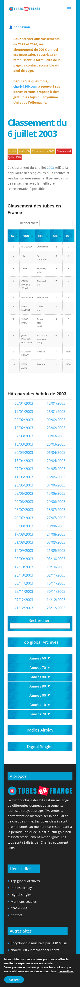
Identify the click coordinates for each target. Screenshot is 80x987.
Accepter (14, 979)
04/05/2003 (56, 468)
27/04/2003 (23, 468)
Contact (16, 915)
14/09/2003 (23, 550)
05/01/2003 (23, 403)
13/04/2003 (23, 460)
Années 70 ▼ (40, 667)
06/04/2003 (56, 452)
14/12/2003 (56, 599)
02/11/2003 (56, 575)
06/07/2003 (23, 509)
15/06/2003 (56, 493)
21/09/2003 (56, 550)
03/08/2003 (23, 526)
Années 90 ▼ (40, 686)
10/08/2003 (56, 526)
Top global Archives (40, 642)
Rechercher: (29, 223)
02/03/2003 (23, 436)
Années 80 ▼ (40, 677)
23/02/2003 (56, 427)
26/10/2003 (23, 575)
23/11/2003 (23, 591)
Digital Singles (40, 746)
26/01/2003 (56, 411)
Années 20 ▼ (40, 714)
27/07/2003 (56, 517)
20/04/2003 (56, 460)
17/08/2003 (23, 534)
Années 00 (23, 151)
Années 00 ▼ (40, 695)
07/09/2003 (56, 542)
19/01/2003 (23, 411)
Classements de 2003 (43, 151)
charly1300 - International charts (35, 950)
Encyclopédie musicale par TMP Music (39, 943)
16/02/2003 (23, 427)
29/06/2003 (56, 501)
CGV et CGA (19, 908)
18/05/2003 (56, 476)
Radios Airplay (40, 730)
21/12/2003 (23, 607)
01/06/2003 (56, 485)
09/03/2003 (56, 436)
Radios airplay (21, 888)
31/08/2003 (23, 542)
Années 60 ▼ (40, 658)
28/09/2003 (23, 558)
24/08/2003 (56, 534)
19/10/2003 (56, 567)
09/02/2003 (56, 419)
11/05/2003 (23, 476)
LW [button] (67, 235)
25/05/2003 (23, 485)
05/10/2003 (56, 558)
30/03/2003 (23, 452)
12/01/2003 (56, 403)
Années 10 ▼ (40, 705)
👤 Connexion (19, 27)
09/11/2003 (23, 583)
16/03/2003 (23, 444)
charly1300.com (25, 86)
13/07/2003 (56, 509)
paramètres (66, 971)
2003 (50, 167)
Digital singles (21, 895)
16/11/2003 (56, 583)
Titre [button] (40, 235)
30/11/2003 (56, 591)
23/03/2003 (56, 444)
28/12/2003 (56, 607)
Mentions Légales (24, 901)
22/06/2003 (23, 501)
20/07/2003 (23, 517)
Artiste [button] (26, 235)
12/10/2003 (23, 567)
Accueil (12, 151)
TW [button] (12, 235)
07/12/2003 (23, 599)
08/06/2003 (23, 493)
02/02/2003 (23, 419)
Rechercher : (40, 620)
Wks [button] (55, 235)
